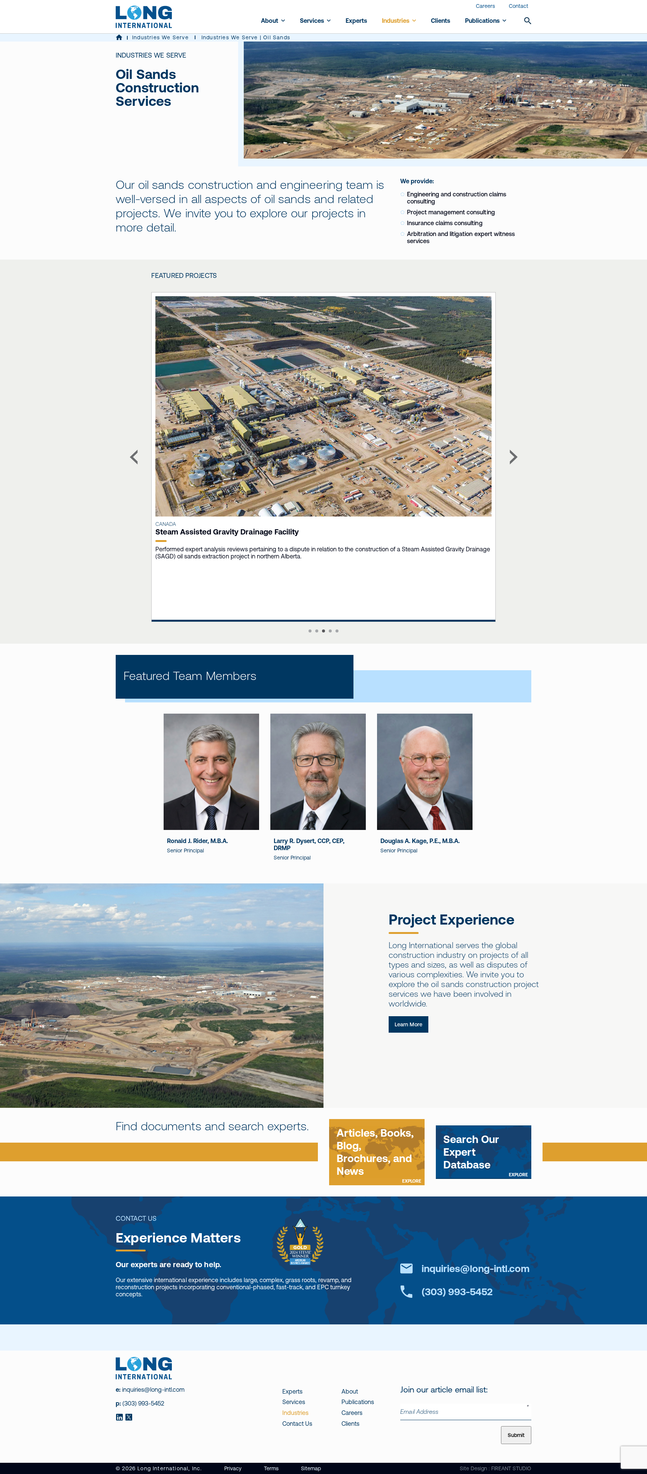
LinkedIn (119, 1417)
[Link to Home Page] (119, 37)
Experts (356, 20)
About (269, 20)
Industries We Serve (160, 37)
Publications (482, 20)
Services (312, 20)
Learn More (408, 1024)
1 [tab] (310, 630)
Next (513, 457)
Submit (516, 1435)
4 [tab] (330, 630)
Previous (133, 457)
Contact (518, 6)
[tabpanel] (245, 457)
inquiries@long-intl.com (475, 1268)
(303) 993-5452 (457, 1291)
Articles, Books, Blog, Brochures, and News (379, 1155)
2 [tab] (316, 630)
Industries (395, 20)
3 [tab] (323, 630)
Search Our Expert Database (485, 1155)
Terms (271, 1468)
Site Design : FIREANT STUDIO (495, 1468)
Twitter (128, 1417)
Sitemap (311, 1468)
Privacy (233, 1468)
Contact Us (297, 1423)
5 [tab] (336, 630)
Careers (485, 6)
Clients (440, 20)
